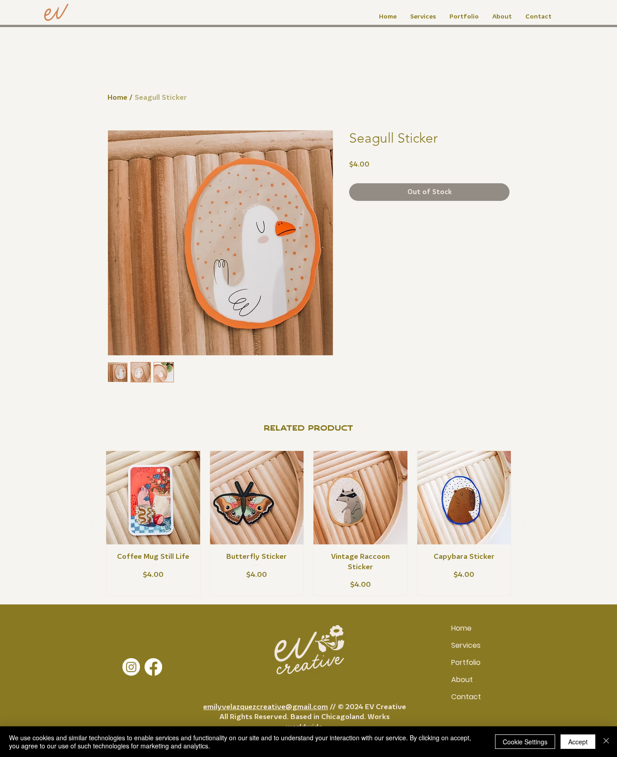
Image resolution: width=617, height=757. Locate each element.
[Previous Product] (92, 523)
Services (466, 645)
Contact (466, 697)
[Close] (606, 742)
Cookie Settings (525, 741)
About (462, 679)
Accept (578, 741)
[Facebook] (153, 667)
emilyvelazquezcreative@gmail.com (265, 706)
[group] (308, 523)
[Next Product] (524, 523)
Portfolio (466, 662)
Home (117, 97)
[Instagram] (131, 667)
